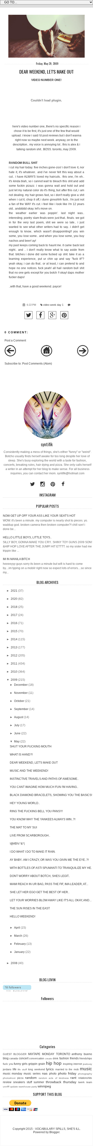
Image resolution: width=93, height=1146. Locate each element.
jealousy (87, 1064)
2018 (14, 607)
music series (32, 1073)
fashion (64, 1058)
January (19, 952)
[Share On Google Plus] (52, 315)
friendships (85, 1058)
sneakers (19, 1082)
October (19, 701)
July (16, 725)
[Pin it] (64, 315)
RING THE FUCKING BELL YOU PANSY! (36, 811)
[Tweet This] (28, 315)
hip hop (54, 1063)
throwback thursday (61, 1082)
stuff (29, 1082)
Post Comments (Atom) (37, 363)
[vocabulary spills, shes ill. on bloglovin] (17, 990)
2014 (14, 639)
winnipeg (44, 1086)
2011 (14, 663)
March (18, 935)
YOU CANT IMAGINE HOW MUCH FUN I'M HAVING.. (44, 787)
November (21, 693)
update (14, 1086)
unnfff (6, 1086)
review (7, 1082)
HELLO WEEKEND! (22, 916)
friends (74, 1058)
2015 (14, 631)
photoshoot (9, 1078)
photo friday (67, 1073)
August (18, 717)
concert (23, 1058)
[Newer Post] (10, 355)
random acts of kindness (54, 1078)
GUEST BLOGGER (15, 1054)
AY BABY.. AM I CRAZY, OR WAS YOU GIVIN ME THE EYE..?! (49, 859)
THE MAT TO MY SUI (23, 827)
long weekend (36, 1069)
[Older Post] (82, 355)
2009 (14, 679)
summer (39, 1082)
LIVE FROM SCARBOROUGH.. (30, 835)
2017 (14, 615)
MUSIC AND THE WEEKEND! (29, 770)
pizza (20, 1077)
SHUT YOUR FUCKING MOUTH (31, 746)
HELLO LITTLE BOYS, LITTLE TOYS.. (27, 537)
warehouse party (28, 1086)
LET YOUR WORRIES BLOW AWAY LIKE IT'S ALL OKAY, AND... (51, 900)
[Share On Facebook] (40, 315)
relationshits (85, 1077)
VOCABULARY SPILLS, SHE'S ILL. (58, 1129)
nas (44, 1073)
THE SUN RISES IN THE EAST (30, 908)
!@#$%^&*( (17, 843)
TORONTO (63, 1054)
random (31, 1078)
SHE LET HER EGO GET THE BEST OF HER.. (39, 892)
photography (85, 1073)
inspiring (67, 1063)
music (86, 1068)
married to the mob (67, 1069)
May (17, 741)
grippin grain (36, 1064)
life (14, 1069)
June (17, 733)
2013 (14, 647)
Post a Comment (15, 340)
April (17, 927)
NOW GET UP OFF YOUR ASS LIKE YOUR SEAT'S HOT (39, 515)
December (21, 684)
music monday (12, 1073)
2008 (14, 963)
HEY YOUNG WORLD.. (25, 803)
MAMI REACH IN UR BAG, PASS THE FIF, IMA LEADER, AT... (49, 884)
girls (24, 1064)
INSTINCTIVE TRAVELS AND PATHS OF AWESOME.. (44, 779)
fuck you (8, 1063)
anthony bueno (82, 1054)
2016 (14, 623)
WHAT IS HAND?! (21, 754)
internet (77, 1063)
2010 (14, 671)
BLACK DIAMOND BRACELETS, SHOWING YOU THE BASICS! (51, 795)
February (20, 944)
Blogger (54, 1132)
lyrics (50, 1069)
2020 (14, 599)
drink (55, 1058)
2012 (14, 655)
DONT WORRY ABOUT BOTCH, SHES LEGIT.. (40, 876)
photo (53, 1073)
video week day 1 (53, 304)
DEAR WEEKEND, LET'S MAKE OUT (34, 762)
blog (6, 1058)
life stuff (22, 1069)
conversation (36, 1058)
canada (13, 1058)
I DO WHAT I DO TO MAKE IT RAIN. (33, 851)
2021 (14, 590)
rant (73, 1078)
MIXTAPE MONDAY (41, 1054)
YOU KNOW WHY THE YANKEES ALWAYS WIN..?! (42, 819)
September (21, 709)
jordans (7, 1069)
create (48, 1058)
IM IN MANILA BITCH (16, 559)
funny (17, 1064)
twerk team (85, 1082)
